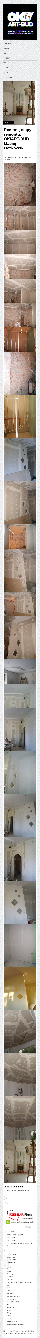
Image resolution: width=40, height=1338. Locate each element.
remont (7, 122)
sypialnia (9, 1316)
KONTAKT (6, 48)
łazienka (9, 1290)
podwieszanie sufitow (13, 1302)
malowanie (10, 1293)
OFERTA (5, 72)
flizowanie (10, 1276)
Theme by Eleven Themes (24, 1333)
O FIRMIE (6, 67)
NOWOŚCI (6, 63)
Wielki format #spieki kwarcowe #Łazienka (19, 1243)
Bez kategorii (11, 1274)
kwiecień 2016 (11, 1260)
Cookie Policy (7, 43)
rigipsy (9, 1313)
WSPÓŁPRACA (7, 77)
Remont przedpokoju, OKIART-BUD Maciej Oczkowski (6, 1202)
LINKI (4, 53)
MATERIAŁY (6, 58)
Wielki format (11, 1237)
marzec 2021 (11, 1257)
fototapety (10, 1279)
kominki (9, 1285)
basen (9, 1271)
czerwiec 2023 (11, 1254)
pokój (8, 1304)
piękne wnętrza (11, 1299)
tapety (9, 1318)
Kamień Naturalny (12, 1246)
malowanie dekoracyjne (14, 1296)
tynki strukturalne (12, 1321)
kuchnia (9, 1288)
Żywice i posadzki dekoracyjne (16, 1324)
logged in (14, 1190)
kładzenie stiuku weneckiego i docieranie (19, 1282)
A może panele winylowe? (15, 1235)
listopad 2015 (11, 1263)
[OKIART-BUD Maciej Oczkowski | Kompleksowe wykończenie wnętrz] (20, 39)
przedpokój (10, 1307)
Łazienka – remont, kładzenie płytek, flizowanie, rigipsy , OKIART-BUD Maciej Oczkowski (6, 1198)
